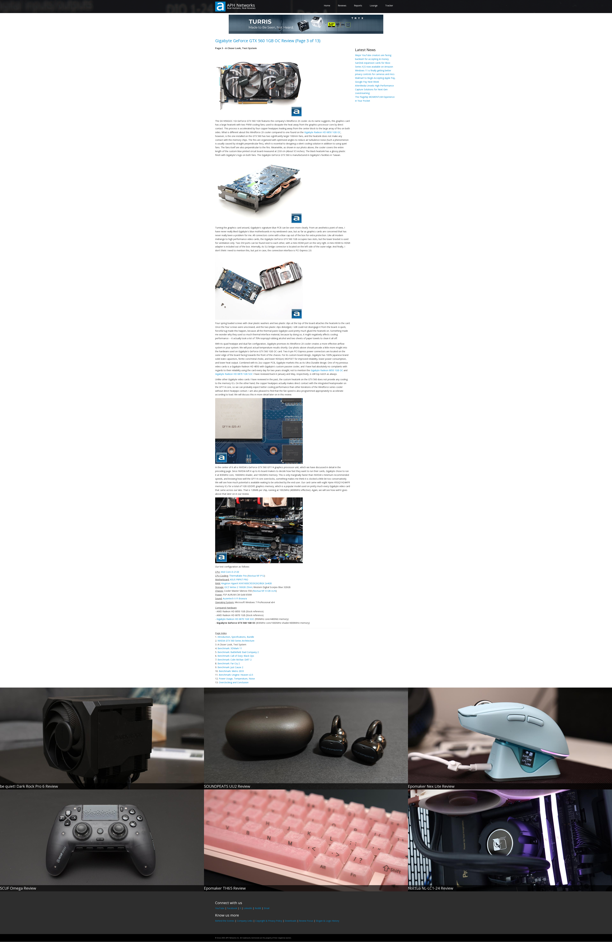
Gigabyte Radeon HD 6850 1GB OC (322, 132)
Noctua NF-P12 (256, 575)
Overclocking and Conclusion (233, 682)
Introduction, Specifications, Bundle (236, 636)
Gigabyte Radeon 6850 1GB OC (327, 370)
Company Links (245, 920)
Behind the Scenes (224, 920)
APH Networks (241, 5)
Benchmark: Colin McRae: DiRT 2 (234, 659)
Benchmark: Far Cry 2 (229, 663)
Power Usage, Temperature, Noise (237, 678)
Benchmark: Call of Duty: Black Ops (236, 655)
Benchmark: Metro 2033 (231, 671)
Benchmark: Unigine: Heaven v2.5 (236, 674)
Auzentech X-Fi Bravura (235, 598)
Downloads (290, 920)
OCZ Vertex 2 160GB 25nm (238, 587)
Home (327, 5)
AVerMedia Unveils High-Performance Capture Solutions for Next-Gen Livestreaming (374, 89)
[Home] (220, 6)
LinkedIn (248, 908)
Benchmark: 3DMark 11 (230, 648)
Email (266, 908)
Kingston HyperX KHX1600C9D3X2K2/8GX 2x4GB (246, 583)
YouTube (219, 908)
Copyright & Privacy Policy (268, 920)
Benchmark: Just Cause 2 (230, 667)
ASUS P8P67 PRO (239, 579)
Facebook (232, 908)
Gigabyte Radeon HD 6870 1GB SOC (234, 373)
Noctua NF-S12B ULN (264, 590)
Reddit (258, 908)
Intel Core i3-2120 (230, 571)
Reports (358, 5)
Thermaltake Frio (238, 575)
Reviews (342, 5)
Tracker (389, 5)
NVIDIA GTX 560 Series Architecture (236, 640)
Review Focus (306, 920)
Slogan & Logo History (327, 920)
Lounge (374, 5)
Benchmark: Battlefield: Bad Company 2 (238, 652)
